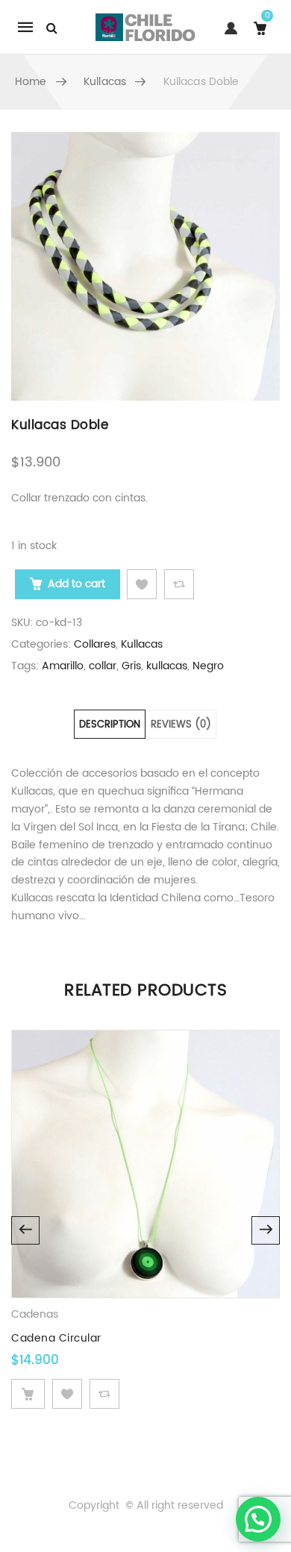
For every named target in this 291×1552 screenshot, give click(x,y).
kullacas (166, 666)
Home (31, 81)
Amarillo (63, 666)
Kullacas (105, 81)
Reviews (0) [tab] (181, 725)
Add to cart (76, 583)
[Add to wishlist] (142, 584)
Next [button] (265, 1230)
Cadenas (34, 1314)
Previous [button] (25, 1230)
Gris (131, 666)
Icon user (228, 35)
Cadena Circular (56, 1338)
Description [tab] (109, 725)
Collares (95, 644)
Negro (208, 666)
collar (102, 666)
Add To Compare (179, 584)
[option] (145, 266)
